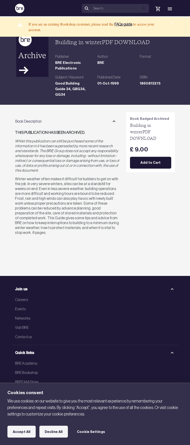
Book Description (28, 121)
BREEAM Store (26, 382)
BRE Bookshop (26, 372)
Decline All (54, 432)
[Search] (86, 8)
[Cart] (158, 9)
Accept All (21, 432)
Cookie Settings (91, 432)
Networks (22, 318)
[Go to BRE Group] (19, 8)
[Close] (171, 23)
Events (20, 309)
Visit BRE (22, 327)
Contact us (23, 337)
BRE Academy (26, 363)
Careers (21, 300)
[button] (143, 8)
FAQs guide (123, 24)
